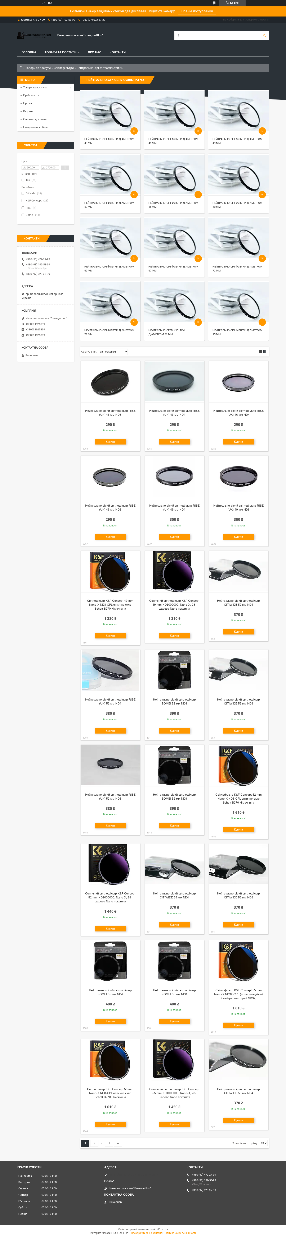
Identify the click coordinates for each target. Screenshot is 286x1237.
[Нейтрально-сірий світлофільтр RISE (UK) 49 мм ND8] (238, 476)
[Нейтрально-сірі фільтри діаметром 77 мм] (110, 302)
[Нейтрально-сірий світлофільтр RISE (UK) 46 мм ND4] (238, 382)
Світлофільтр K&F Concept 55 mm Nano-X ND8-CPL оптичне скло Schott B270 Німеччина (110, 1093)
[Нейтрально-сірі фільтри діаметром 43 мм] (110, 111)
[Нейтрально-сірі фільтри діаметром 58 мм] (238, 174)
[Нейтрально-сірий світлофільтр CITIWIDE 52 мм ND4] (238, 571)
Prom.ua (163, 1229)
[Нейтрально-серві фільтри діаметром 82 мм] (174, 302)
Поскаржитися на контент (146, 1233)
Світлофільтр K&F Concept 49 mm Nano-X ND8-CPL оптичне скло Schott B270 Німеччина (110, 604)
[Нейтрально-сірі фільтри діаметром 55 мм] (174, 174)
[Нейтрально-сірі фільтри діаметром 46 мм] (174, 111)
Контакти (118, 52)
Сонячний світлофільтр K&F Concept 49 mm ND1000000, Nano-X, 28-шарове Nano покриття (174, 604)
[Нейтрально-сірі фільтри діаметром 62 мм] (110, 238)
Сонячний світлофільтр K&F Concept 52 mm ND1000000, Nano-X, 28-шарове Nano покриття (110, 897)
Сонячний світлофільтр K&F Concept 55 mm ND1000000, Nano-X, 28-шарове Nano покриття (174, 1093)
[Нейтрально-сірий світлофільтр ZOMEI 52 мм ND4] (174, 670)
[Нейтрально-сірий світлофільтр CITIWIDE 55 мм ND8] (238, 864)
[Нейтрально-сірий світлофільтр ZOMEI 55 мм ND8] (174, 961)
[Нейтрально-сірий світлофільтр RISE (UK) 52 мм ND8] (110, 765)
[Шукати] (264, 35)
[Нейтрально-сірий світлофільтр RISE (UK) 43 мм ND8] (110, 382)
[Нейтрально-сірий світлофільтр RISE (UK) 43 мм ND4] (174, 382)
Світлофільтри (64, 68)
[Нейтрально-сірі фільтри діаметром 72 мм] (238, 238)
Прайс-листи (31, 95)
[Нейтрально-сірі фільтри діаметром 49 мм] (238, 111)
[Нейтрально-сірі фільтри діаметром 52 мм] (110, 174)
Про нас (94, 52)
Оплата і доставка (34, 119)
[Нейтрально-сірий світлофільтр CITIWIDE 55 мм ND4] (174, 864)
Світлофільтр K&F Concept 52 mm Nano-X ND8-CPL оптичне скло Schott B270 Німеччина (238, 798)
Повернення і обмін (35, 127)
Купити (110, 441)
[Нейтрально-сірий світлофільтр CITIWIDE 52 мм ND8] (238, 670)
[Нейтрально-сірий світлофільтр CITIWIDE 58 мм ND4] (238, 1060)
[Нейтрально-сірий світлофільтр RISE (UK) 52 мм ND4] (110, 670)
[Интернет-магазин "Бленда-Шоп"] (34, 35)
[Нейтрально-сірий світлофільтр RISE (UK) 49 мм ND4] (174, 476)
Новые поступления (197, 11)
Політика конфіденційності (180, 1233)
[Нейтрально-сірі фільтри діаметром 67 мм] (174, 238)
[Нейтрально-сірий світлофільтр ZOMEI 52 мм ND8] (174, 765)
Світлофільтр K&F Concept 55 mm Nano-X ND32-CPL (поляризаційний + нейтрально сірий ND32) (238, 994)
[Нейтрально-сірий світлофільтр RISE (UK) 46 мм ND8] (110, 476)
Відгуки (28, 111)
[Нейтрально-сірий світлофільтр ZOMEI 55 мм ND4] (110, 961)
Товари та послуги (60, 52)
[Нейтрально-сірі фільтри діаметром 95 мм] (238, 302)
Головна (29, 52)
